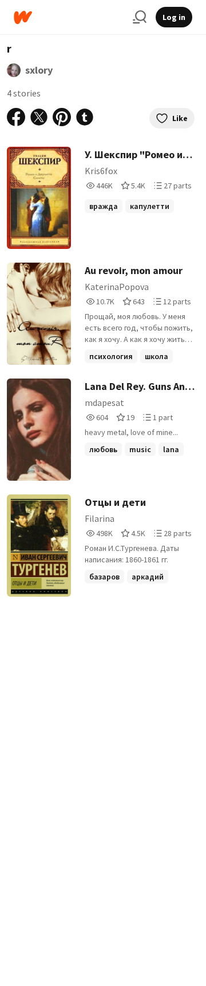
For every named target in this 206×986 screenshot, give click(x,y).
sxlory (39, 70)
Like (180, 118)
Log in (174, 17)
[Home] (69, 17)
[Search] (139, 17)
